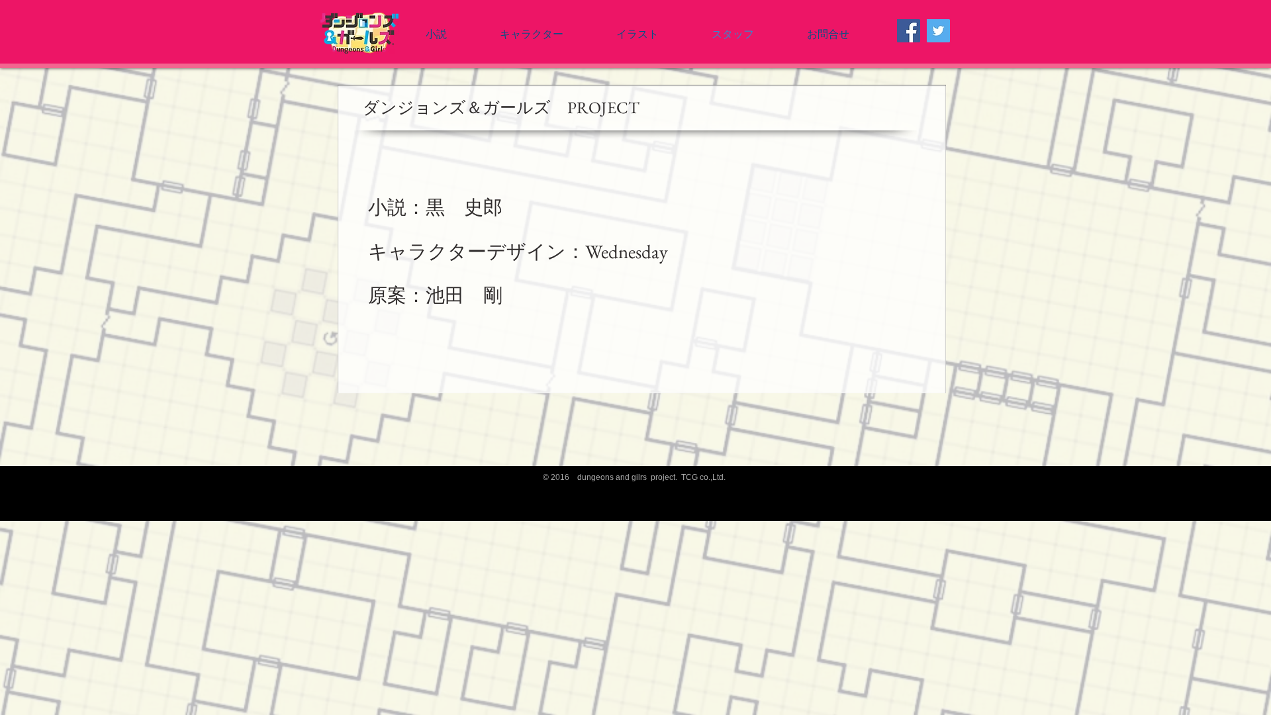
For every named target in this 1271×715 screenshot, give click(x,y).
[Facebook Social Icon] (908, 30)
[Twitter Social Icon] (938, 30)
